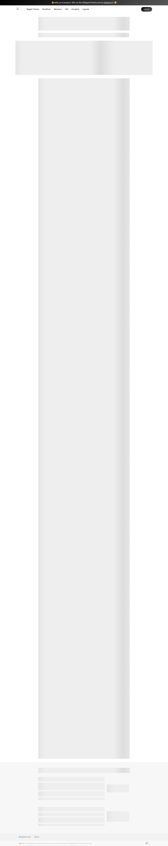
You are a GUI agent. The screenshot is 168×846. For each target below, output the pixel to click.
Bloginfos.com (25, 837)
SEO (66, 9)
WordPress (46, 9)
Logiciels (85, 9)
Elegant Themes (33, 9)
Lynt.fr (36, 837)
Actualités (75, 9)
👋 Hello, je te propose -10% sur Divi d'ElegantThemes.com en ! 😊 (84, 2)
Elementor (58, 9)
